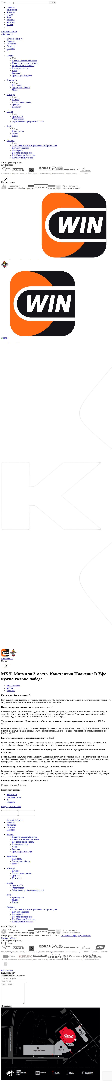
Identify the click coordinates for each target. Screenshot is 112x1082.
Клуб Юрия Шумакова (22, 158)
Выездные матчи (20, 68)
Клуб (9, 17)
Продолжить (7, 970)
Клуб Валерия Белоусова (23, 155)
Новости (11, 7)
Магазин (11, 22)
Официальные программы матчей (28, 121)
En (8, 27)
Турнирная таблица (21, 87)
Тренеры (16, 104)
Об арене (11, 46)
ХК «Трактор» (13, 686)
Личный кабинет (14, 39)
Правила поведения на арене (25, 63)
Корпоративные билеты (23, 65)
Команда (11, 12)
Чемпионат (12, 10)
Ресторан (16, 73)
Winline (10, 24)
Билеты (10, 56)
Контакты (11, 44)
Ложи (14, 70)
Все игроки (17, 150)
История (10, 19)
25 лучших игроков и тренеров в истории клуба (34, 145)
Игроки (15, 99)
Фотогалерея (18, 119)
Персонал (16, 107)
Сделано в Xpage (9, 938)
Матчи (15, 90)
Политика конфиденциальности (76, 935)
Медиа (10, 15)
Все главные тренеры (22, 153)
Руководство (18, 131)
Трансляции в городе (22, 75)
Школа (15, 136)
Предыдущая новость (11, 806)
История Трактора (20, 148)
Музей (15, 133)
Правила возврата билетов (24, 60)
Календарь (17, 85)
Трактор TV (17, 116)
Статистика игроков (21, 102)
